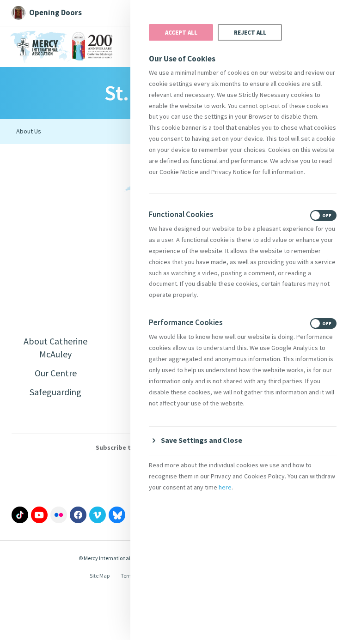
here (225, 487)
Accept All (181, 32)
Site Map (100, 575)
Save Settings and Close (201, 440)
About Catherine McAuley (55, 347)
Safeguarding (55, 392)
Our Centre (56, 373)
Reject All (250, 32)
